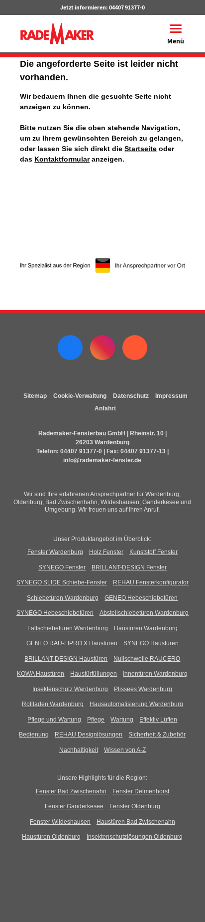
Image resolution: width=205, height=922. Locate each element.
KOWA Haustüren (40, 673)
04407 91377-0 (127, 7)
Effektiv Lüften (158, 719)
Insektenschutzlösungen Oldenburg (135, 836)
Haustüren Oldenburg (51, 836)
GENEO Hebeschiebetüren (141, 597)
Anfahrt (105, 408)
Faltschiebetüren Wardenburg (67, 628)
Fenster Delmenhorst (140, 791)
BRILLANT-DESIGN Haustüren (65, 658)
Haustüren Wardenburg (146, 628)
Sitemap (35, 395)
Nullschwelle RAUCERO (146, 658)
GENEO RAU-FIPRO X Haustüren (71, 643)
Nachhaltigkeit (78, 749)
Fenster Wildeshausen (60, 821)
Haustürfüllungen (93, 673)
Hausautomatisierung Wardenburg (136, 704)
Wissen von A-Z (125, 749)
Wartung (121, 719)
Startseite (140, 149)
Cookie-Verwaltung (79, 395)
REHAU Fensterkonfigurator (151, 582)
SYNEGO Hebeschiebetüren (55, 612)
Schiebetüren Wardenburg (63, 597)
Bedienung (34, 734)
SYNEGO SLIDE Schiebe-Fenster (61, 582)
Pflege (95, 719)
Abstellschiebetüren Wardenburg (144, 612)
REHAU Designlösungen (88, 734)
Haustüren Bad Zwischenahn (136, 821)
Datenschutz (131, 395)
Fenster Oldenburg (134, 806)
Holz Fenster (106, 552)
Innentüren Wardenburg (155, 673)
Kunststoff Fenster (153, 552)
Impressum (171, 395)
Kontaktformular (62, 159)
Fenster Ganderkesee (74, 806)
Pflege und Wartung (54, 719)
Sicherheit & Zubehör (157, 734)
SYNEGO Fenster (62, 567)
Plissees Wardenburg (143, 689)
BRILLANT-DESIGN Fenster (129, 567)
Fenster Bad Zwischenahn (71, 791)
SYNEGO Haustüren (151, 643)
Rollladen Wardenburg (53, 704)
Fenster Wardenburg (55, 552)
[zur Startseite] (57, 32)
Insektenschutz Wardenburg (70, 689)
